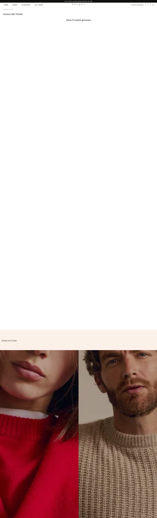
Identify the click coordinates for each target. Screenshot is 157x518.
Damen (6, 5)
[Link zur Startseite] (78, 5)
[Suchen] (145, 5)
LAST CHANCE (39, 5)
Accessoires (26, 5)
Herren (14, 5)
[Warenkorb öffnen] (153, 5)
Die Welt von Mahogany (137, 5)
